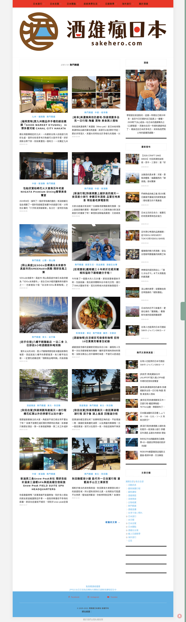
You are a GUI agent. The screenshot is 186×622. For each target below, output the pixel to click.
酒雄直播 (132, 509)
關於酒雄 (143, 4)
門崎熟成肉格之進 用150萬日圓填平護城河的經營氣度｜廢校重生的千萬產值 (153, 197)
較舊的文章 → (113, 522)
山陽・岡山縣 (48, 260)
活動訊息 (132, 485)
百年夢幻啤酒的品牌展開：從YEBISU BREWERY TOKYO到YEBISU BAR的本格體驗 (153, 236)
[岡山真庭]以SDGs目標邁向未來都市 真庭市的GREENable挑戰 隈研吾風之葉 (43, 269)
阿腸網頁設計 (98, 611)
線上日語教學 (134, 534)
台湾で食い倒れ (135, 513)
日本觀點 (71, 4)
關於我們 (87, 619)
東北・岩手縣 (48, 337)
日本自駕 (54, 4)
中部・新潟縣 (38, 183)
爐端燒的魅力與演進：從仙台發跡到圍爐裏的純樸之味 (153, 252)
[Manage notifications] (179, 616)
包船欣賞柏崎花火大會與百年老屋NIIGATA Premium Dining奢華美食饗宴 (44, 192)
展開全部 (130, 481)
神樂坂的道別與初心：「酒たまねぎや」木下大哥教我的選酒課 (153, 273)
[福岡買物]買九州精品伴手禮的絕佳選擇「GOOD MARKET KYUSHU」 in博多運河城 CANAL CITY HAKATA (43, 125)
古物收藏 (132, 502)
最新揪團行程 (134, 488)
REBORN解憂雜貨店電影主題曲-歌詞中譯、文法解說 (152, 453)
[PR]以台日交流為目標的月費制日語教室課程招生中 (93, 590)
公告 (130, 540)
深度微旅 (31, 405)
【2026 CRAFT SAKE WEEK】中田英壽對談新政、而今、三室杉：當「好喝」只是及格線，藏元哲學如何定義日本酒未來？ (153, 159)
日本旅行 (37, 4)
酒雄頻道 (132, 495)
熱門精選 (51, 117)
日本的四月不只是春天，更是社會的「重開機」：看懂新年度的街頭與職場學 (153, 311)
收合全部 (139, 481)
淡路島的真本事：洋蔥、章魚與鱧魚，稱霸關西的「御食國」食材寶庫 (153, 178)
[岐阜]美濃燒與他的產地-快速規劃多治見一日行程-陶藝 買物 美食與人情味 (153, 390)
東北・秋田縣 (54, 405)
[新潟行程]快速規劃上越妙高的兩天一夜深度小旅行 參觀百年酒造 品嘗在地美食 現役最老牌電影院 (96, 197)
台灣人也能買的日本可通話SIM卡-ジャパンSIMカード (153, 329)
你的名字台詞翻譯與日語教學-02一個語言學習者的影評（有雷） (152, 442)
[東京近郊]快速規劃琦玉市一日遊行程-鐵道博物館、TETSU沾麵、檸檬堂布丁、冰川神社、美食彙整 (153, 405)
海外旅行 (126, 4)
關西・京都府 (109, 333)
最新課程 (132, 492)
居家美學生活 (91, 4)
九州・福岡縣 (38, 117)
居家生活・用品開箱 (95, 265)
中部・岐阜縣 (101, 112)
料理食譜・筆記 (83, 333)
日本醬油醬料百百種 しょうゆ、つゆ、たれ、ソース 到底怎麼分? (152, 416)
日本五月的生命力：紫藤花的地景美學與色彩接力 (153, 214)
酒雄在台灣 (111, 265)
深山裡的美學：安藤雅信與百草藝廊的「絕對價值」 (153, 290)
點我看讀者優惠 (93, 586)
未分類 (131, 520)
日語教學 (110, 4)
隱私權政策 (98, 619)
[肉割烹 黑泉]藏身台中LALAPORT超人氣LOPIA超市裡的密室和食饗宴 (152, 377)
